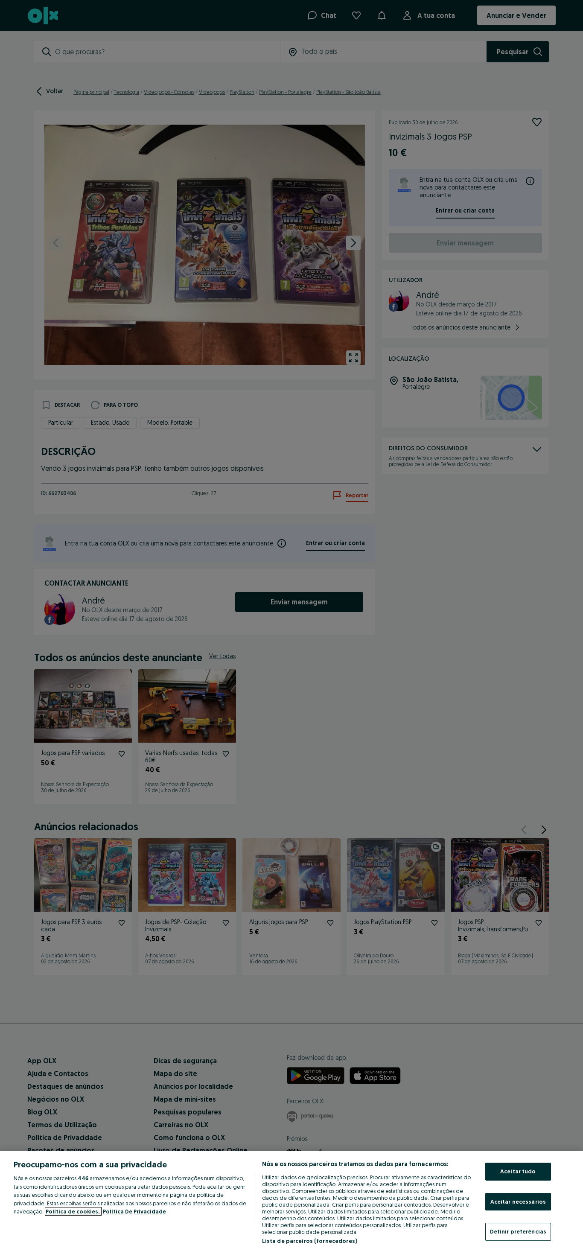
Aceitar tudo (518, 1171)
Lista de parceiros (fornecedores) (309, 1240)
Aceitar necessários (518, 1201)
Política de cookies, (73, 1211)
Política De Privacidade (134, 1211)
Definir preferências (518, 1231)
